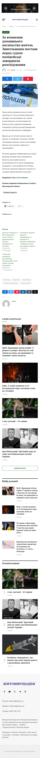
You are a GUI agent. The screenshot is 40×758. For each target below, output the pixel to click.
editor (13, 70)
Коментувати (20, 468)
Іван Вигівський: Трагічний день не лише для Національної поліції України (19, 454)
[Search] (36, 19)
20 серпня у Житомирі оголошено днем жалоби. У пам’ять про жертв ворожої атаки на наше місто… (27, 528)
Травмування (26, 283)
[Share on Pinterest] (28, 79)
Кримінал (16, 280)
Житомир (6, 280)
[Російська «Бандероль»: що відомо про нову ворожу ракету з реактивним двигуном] (20, 644)
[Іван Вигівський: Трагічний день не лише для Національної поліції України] (20, 438)
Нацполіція (27, 280)
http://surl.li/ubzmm (20, 177)
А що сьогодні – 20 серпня (14, 421)
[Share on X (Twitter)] (18, 79)
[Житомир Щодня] (20, 19)
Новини (6, 32)
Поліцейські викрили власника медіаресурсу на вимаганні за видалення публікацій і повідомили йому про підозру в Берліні (27, 239)
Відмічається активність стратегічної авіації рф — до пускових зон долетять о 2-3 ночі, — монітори (26, 546)
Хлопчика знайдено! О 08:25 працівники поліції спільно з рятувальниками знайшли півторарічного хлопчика (10, 239)
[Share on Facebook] (7, 79)
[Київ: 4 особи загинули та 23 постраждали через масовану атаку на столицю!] (20, 373)
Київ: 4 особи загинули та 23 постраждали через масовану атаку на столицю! (18, 388)
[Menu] (3, 19)
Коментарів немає (30, 70)
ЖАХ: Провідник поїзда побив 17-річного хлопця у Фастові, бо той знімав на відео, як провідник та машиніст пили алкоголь (18, 352)
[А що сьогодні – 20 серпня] (20, 408)
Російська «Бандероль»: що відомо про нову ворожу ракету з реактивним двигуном (22, 660)
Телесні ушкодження (10, 283)
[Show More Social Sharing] (36, 79)
